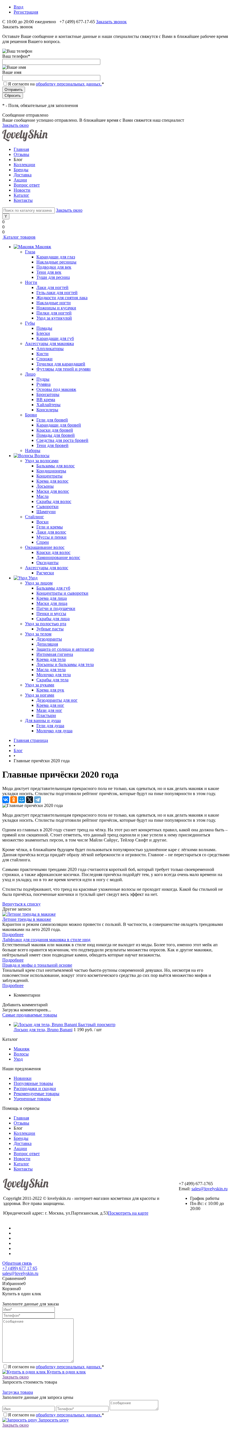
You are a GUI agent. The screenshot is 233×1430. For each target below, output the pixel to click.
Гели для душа (50, 725)
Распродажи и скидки (35, 1088)
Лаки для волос (51, 532)
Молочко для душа (54, 730)
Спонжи (44, 358)
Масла (42, 496)
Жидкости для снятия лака (62, 297)
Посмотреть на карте (128, 1213)
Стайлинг (34, 516)
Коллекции (24, 164)
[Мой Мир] (21, 799)
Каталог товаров (19, 237)
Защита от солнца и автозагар (65, 649)
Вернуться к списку (21, 904)
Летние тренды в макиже (26, 919)
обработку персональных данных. (69, 84)
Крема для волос (52, 481)
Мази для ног (49, 710)
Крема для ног (50, 705)
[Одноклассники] (13, 799)
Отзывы (21, 154)
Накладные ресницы (56, 262)
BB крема (45, 399)
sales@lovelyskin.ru (210, 1188)
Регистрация (26, 12)
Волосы (21, 1054)
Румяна (43, 384)
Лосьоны (45, 486)
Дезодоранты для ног (57, 700)
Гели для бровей (52, 420)
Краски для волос (53, 552)
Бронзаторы (47, 394)
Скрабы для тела (52, 679)
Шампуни (46, 511)
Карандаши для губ (55, 338)
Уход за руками (39, 684)
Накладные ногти (53, 302)
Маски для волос (52, 491)
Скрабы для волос (53, 501)
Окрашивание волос (45, 547)
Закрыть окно (15, 125)
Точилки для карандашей (60, 363)
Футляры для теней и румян (63, 369)
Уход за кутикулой (54, 318)
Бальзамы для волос (55, 465)
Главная (21, 149)
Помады (44, 328)
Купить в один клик (66, 1371)
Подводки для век (53, 267)
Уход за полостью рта (45, 623)
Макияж (22, 1048)
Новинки (23, 1078)
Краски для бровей (54, 430)
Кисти (42, 353)
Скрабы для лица (53, 618)
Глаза (30, 251)
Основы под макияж (56, 389)
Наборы (32, 450)
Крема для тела (51, 659)
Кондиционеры (51, 470)
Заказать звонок (111, 21)
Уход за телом (38, 633)
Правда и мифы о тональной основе (37, 965)
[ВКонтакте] (5, 799)
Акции (20, 179)
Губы (30, 323)
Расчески (45, 572)
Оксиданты (47, 562)
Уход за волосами (42, 460)
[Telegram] (37, 799)
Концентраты (49, 476)
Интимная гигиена (54, 654)
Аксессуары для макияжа (49, 343)
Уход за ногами (39, 695)
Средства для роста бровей (62, 440)
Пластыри (46, 715)
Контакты (23, 200)
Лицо (30, 374)
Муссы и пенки (51, 537)
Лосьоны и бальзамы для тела (65, 664)
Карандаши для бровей (58, 425)
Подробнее (13, 934)
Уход (18, 1059)
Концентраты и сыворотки (62, 593)
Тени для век (48, 272)
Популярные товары (33, 1083)
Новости (22, 190)
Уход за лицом (39, 583)
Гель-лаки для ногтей (57, 292)
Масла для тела (51, 669)
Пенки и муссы (51, 613)
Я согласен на (56, 84)
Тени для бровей (52, 445)
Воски (42, 521)
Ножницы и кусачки (56, 307)
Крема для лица (51, 598)
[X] (29, 799)
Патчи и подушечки (55, 608)
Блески (43, 333)
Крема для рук (50, 690)
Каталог (21, 195)
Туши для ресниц (53, 277)
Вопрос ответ (27, 185)
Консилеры (47, 409)
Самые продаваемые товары (29, 1014)
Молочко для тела (53, 674)
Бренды (21, 169)
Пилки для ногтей (54, 313)
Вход (18, 7)
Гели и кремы (49, 527)
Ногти (31, 282)
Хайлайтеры (48, 404)
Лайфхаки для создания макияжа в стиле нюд (46, 939)
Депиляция (47, 644)
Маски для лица (51, 603)
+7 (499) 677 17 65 (19, 1268)
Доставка (23, 174)
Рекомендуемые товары (36, 1093)
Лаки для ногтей (52, 287)
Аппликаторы (50, 348)
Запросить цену (53, 1420)
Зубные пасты (50, 628)
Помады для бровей (55, 435)
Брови (31, 414)
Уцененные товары (32, 1098)
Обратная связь (17, 1263)
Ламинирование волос (58, 557)
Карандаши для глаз (55, 256)
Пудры (42, 379)
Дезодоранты (49, 639)
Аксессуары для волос (46, 567)
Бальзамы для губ (53, 588)
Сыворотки (47, 506)
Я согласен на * (56, 1366)
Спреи (42, 542)
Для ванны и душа (43, 720)
